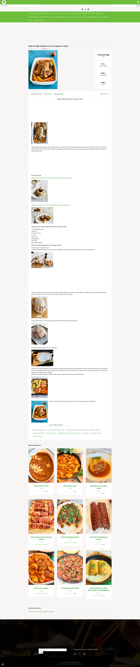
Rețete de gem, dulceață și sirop (58, 17)
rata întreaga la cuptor (51, 433)
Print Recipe (106, 94)
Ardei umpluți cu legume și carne (98, 487)
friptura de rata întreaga (38, 433)
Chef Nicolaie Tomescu (74, 662)
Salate (65, 13)
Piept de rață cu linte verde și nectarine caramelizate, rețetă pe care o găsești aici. (50, 205)
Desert (30, 13)
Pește (73, 13)
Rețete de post (70, 17)
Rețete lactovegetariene (81, 17)
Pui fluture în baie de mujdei (70, 537)
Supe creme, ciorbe (57, 13)
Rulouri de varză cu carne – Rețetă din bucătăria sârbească (98, 589)
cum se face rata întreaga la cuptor (56, 429)
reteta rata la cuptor (37, 436)
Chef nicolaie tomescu (41, 429)
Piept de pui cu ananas (41, 588)
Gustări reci (91, 13)
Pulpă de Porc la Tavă (41, 486)
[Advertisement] (70, 34)
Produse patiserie (44, 17)
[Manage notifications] (2, 664)
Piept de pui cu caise (70, 486)
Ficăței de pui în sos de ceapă (70, 588)
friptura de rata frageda (94, 429)
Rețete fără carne (47, 13)
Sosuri (30, 20)
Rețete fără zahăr (92, 17)
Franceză (38, 94)
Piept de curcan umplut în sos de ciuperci (41, 538)
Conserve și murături (81, 13)
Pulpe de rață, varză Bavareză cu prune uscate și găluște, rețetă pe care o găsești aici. (51, 178)
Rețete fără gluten (103, 17)
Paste (69, 13)
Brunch (50, 94)
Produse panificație (33, 17)
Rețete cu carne (37, 13)
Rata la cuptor (86, 433)
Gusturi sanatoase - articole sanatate (73, 664)
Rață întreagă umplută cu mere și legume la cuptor (69, 433)
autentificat (37, 611)
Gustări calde (99, 13)
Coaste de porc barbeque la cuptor (98, 538)
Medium (61, 94)
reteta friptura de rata (96, 433)
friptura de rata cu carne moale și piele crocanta (77, 429)
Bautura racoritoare (38, 20)
